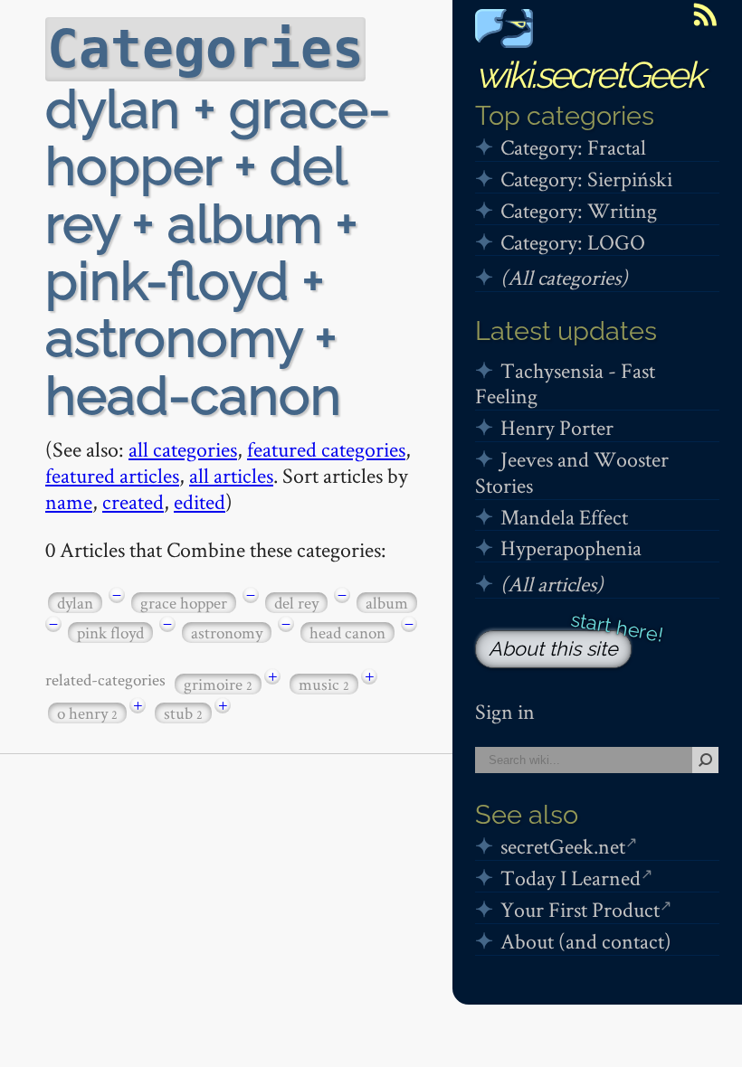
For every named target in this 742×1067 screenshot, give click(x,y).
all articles (231, 475)
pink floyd (110, 632)
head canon (347, 632)
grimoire (218, 684)
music (324, 684)
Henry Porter (557, 427)
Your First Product (580, 909)
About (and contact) (585, 941)
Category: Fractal (573, 147)
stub (183, 713)
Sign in (505, 711)
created (133, 501)
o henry (87, 713)
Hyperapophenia (571, 548)
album (387, 602)
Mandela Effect (564, 517)
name (68, 501)
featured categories (326, 449)
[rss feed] (704, 14)
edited (199, 501)
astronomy (226, 632)
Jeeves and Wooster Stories (572, 472)
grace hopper (183, 602)
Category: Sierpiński (586, 179)
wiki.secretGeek (589, 74)
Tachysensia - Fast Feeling (565, 383)
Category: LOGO (572, 242)
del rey (296, 602)
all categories (182, 449)
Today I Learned (570, 878)
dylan (75, 602)
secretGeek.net (562, 846)
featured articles (112, 475)
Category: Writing (578, 210)
